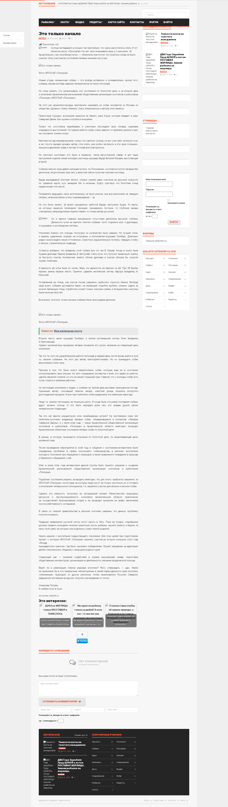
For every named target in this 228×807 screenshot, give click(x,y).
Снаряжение (174, 279)
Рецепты (95, 22)
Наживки (150, 279)
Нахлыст (150, 258)
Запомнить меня (176, 203)
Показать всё (181, 27)
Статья (6, 35)
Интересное (51, 735)
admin (64, 38)
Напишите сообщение (54, 651)
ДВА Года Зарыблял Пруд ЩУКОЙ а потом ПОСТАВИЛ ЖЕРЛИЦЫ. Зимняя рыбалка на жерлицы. (71, 765)
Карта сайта (116, 22)
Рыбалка (47, 22)
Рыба (170, 293)
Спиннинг (173, 258)
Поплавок (173, 265)
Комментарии (9, 43)
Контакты (137, 22)
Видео (79, 22)
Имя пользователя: (156, 179)
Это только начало (60, 33)
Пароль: (150, 189)
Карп (148, 272)
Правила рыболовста (156, 241)
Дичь (148, 286)
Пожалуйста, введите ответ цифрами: (59, 715)
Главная (150, 128)
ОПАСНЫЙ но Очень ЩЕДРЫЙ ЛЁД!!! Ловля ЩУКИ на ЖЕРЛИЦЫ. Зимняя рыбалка (97, 3)
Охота (64, 22)
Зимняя (163, 72)
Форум (153, 22)
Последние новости (157, 27)
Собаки (42, 38)
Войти (167, 22)
